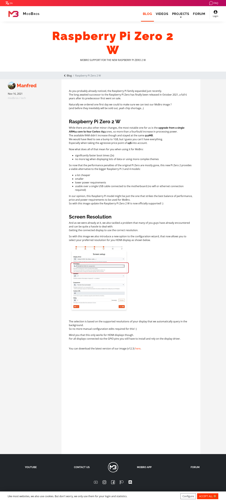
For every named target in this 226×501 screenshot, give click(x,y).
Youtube (31, 467)
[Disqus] (131, 407)
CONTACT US (82, 467)
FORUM (195, 467)
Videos (162, 14)
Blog (148, 14)
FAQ (216, 3)
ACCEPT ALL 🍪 (207, 496)
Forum (199, 14)
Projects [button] (180, 14)
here (138, 348)
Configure (188, 496)
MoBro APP (144, 467)
